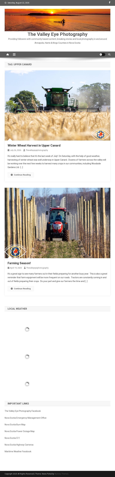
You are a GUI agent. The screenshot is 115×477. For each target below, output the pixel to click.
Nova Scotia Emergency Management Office (25, 418)
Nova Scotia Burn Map (15, 424)
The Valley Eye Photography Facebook (23, 411)
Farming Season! (19, 263)
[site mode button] (102, 54)
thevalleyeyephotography (37, 150)
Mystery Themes (61, 474)
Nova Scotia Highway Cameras (19, 445)
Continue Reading (22, 175)
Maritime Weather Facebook (18, 451)
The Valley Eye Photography (57, 34)
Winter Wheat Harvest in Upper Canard (34, 145)
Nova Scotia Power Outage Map (20, 431)
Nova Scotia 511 (12, 438)
